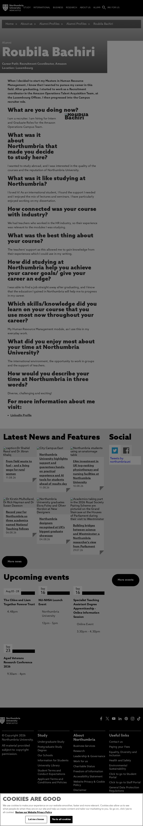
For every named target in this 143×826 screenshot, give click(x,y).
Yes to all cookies (61, 819)
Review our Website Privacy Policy (33, 812)
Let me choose (36, 819)
